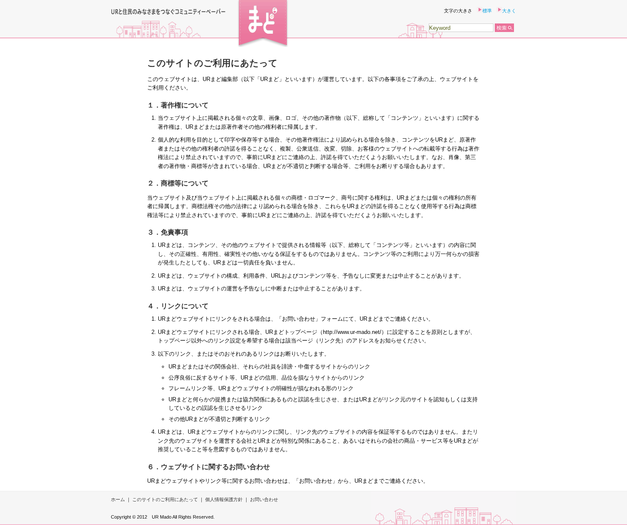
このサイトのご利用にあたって (165, 499)
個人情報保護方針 (224, 499)
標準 (487, 10)
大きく (509, 10)
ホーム (118, 499)
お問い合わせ (264, 499)
